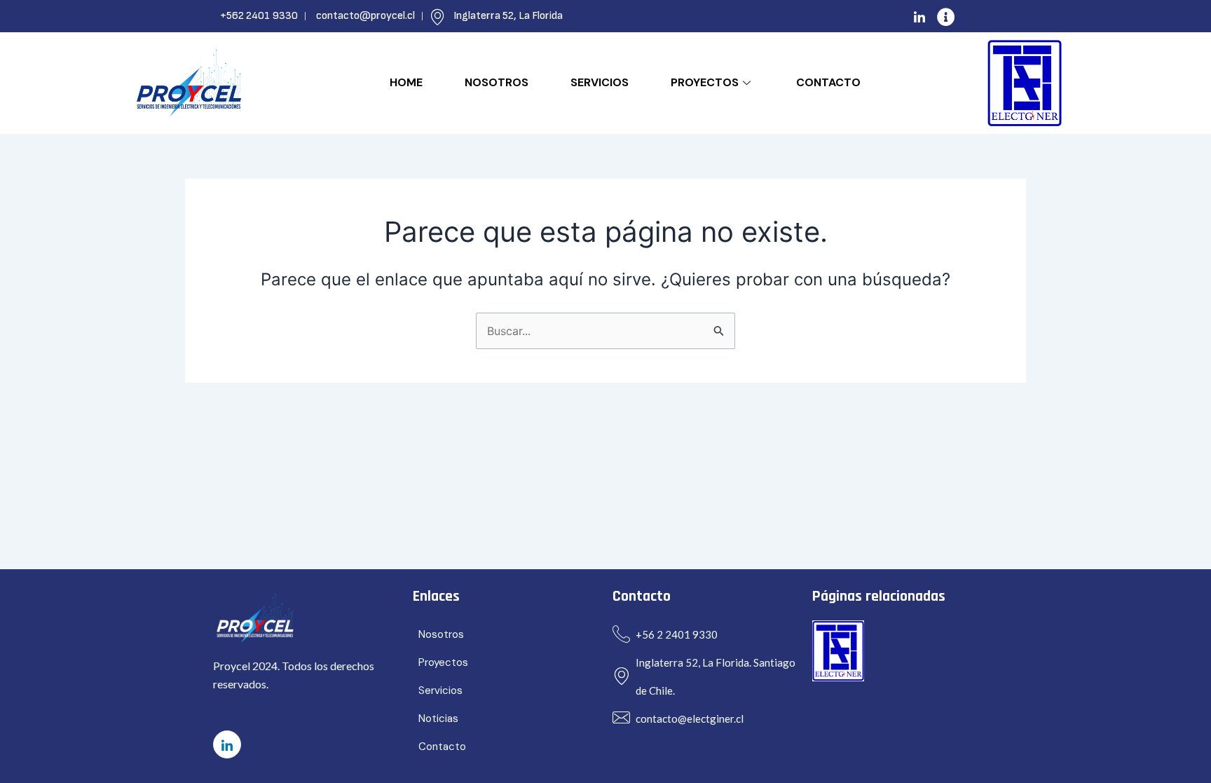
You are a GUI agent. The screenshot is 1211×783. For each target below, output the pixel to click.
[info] (946, 16)
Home (406, 82)
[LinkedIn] (919, 16)
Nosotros (496, 82)
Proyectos (705, 82)
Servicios (599, 82)
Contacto (828, 82)
